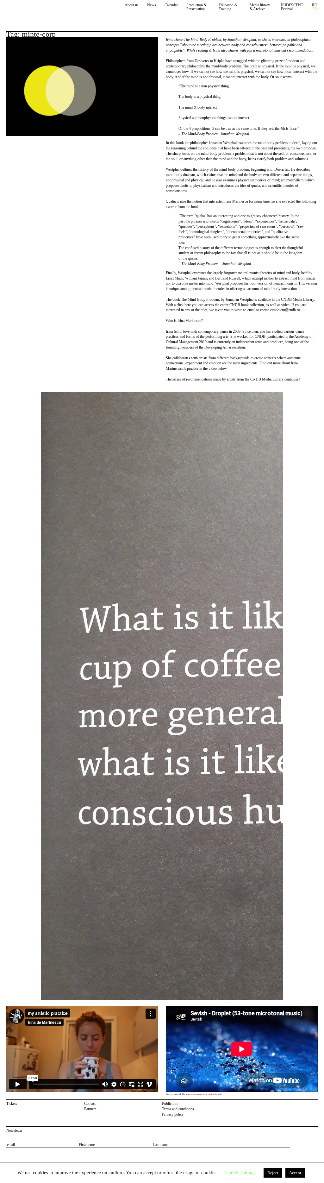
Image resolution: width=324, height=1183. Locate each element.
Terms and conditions (178, 1109)
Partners (90, 1109)
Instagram (314, 1104)
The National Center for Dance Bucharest (35, 10)
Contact (90, 1103)
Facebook (306, 1104)
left (23, 696)
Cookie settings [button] (240, 1172)
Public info (170, 1103)
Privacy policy (173, 1114)
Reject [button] (272, 1172)
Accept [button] (295, 1172)
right (314, 394)
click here (184, 305)
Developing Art (215, 347)
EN (314, 9)
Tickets (11, 1103)
